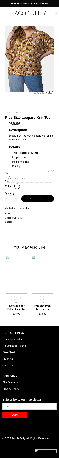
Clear (51, 171)
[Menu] (4, 13)
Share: (8, 221)
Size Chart (25, 208)
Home (8, 112)
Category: (10, 217)
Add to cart (38, 198)
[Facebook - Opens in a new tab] (4, 430)
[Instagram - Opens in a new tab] (9, 430)
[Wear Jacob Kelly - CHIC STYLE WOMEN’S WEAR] (29, 13)
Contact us (10, 208)
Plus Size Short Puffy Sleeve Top (16, 307)
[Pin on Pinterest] (14, 227)
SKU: (7, 213)
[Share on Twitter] (11, 227)
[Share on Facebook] (7, 227)
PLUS (19, 217)
